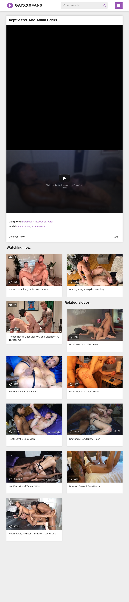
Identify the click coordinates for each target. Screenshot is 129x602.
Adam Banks (38, 226)
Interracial (40, 222)
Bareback (27, 222)
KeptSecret (24, 226)
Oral (50, 222)
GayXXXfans (28, 5)
